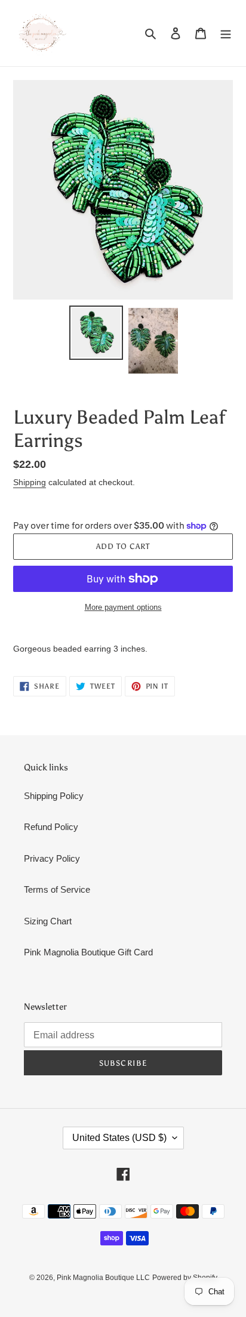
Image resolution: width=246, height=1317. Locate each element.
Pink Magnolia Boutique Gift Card (88, 952)
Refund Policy (51, 827)
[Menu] (225, 33)
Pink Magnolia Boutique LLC (103, 1277)
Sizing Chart (48, 921)
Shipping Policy (54, 796)
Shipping (29, 482)
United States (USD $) (119, 1138)
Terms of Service (57, 889)
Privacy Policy (52, 858)
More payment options (123, 607)
